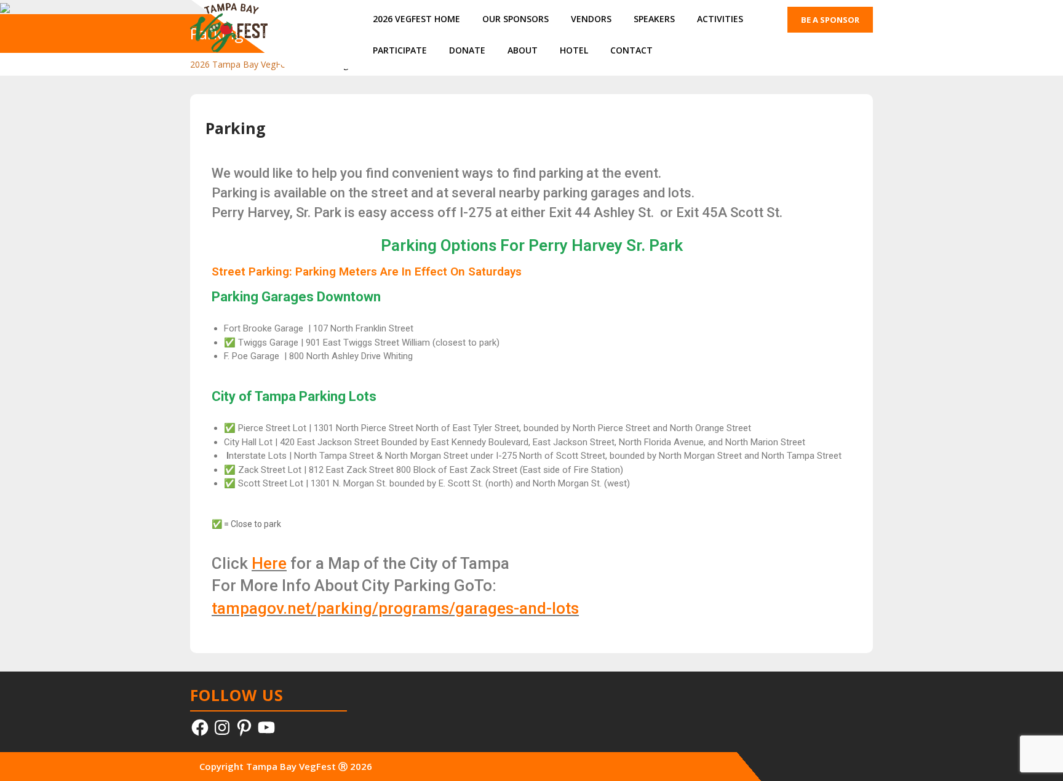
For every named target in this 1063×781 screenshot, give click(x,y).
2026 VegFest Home (416, 19)
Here (269, 563)
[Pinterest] (244, 727)
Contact (631, 50)
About (523, 50)
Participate (400, 50)
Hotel (574, 50)
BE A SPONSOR (830, 19)
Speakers (654, 19)
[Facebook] (200, 727)
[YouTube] (266, 727)
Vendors (591, 19)
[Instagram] (222, 727)
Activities (720, 19)
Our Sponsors (515, 19)
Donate (467, 50)
